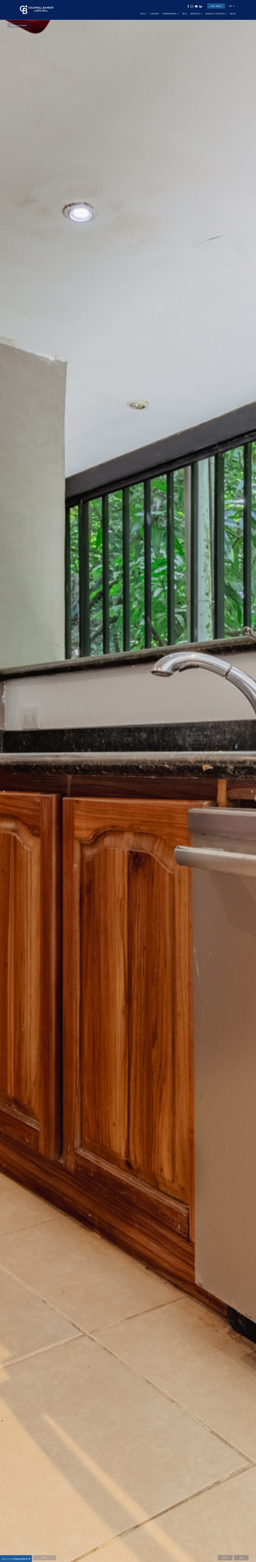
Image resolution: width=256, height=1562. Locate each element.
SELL (184, 13)
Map (241, 1558)
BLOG (233, 13)
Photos (225, 1558)
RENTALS (196, 13)
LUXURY (154, 13)
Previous (4, 791)
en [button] (230, 6)
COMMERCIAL (169, 13)
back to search (19, 25)
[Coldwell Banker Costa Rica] (36, 9)
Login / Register (216, 6)
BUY (143, 13)
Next (252, 791)
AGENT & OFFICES (215, 13)
